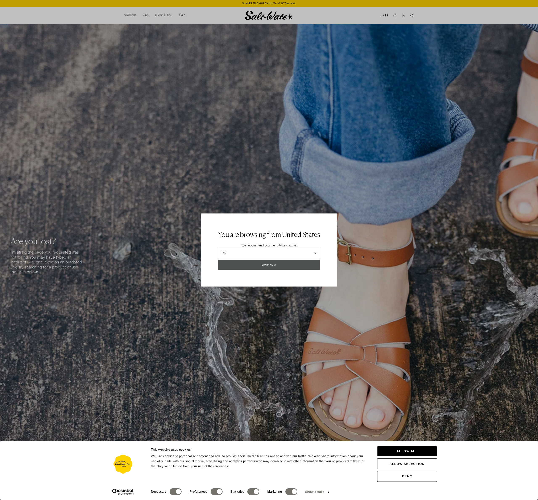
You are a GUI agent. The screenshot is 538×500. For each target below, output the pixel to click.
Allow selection (407, 464)
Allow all (407, 451)
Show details (314, 491)
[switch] (217, 491)
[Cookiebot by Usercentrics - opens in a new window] (123, 492)
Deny (407, 476)
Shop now (269, 264)
